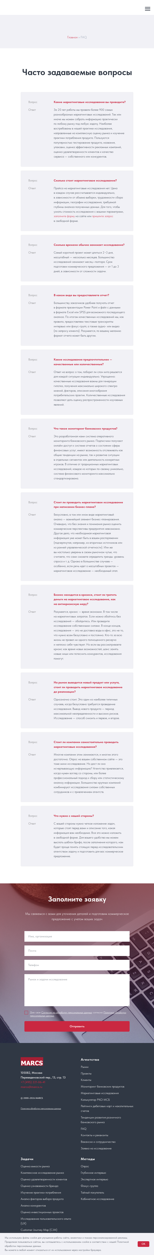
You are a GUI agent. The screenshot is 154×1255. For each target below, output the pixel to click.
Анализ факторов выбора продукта (42, 1199)
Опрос (85, 1166)
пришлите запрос (102, 216)
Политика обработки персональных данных (41, 1108)
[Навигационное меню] (147, 9)
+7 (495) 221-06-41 (33, 1082)
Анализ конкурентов (33, 1205)
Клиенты (86, 1080)
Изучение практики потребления (41, 1192)
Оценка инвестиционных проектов (42, 1212)
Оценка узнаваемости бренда (39, 1186)
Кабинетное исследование (97, 1199)
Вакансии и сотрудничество (98, 1142)
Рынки (84, 1067)
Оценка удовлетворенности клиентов (44, 1179)
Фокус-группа (89, 1186)
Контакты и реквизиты (94, 1135)
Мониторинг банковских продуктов (102, 1086)
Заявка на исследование (96, 1148)
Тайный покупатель (92, 1192)
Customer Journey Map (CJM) (39, 1230)
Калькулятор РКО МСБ (95, 1099)
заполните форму (64, 216)
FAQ (83, 1128)
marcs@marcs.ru (31, 1087)
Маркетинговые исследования (100, 1093)
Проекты (86, 1073)
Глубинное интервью (93, 1172)
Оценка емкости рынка (35, 1166)
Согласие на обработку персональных (62, 1012)
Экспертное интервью (94, 1179)
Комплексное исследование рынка (42, 1172)
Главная (72, 37)
